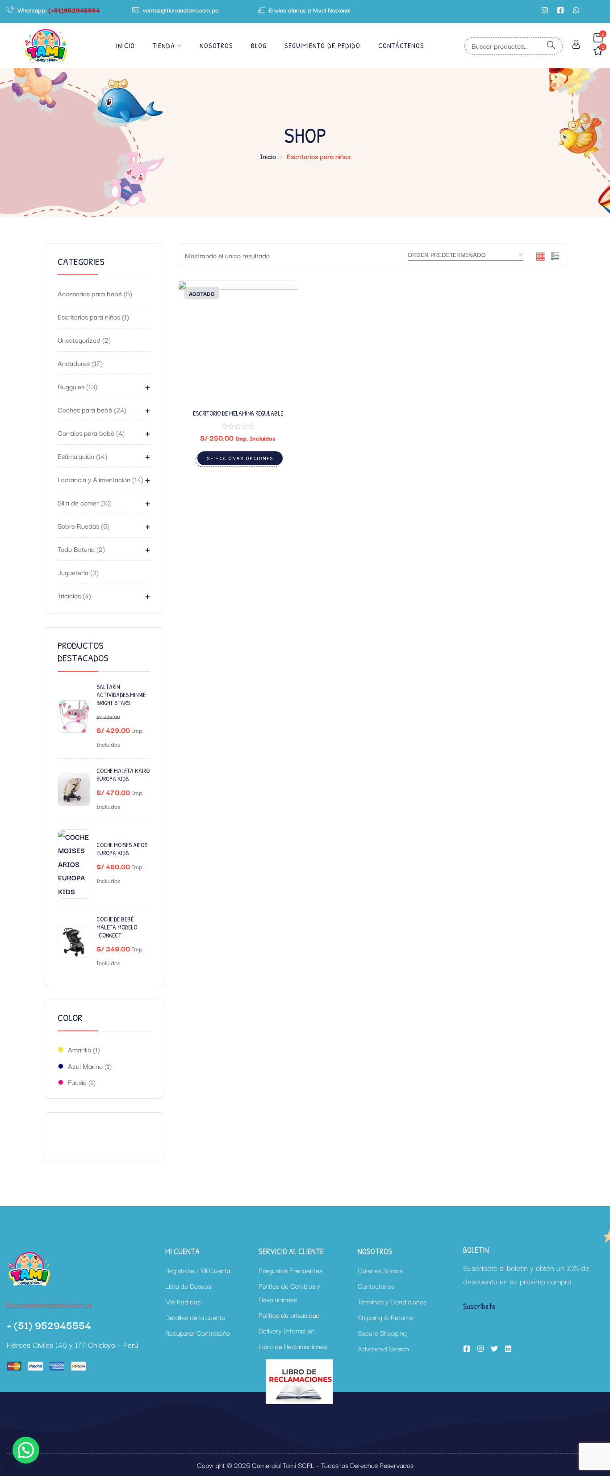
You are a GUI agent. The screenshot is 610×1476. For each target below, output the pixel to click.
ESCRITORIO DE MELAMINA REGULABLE (238, 413)
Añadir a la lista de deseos (279, 322)
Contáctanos (376, 1285)
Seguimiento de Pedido (322, 45)
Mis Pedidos (183, 1301)
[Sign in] (576, 46)
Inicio (125, 45)
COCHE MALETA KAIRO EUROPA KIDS (123, 775)
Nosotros (216, 45)
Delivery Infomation (287, 1330)
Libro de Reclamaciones (293, 1346)
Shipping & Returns (385, 1317)
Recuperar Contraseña (197, 1332)
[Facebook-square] (560, 10)
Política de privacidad (289, 1314)
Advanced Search (383, 1348)
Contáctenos (401, 45)
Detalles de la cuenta (195, 1317)
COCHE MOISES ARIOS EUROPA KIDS (121, 849)
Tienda (164, 45)
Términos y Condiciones (392, 1301)
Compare (279, 343)
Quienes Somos (380, 1270)
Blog (259, 45)
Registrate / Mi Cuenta (197, 1270)
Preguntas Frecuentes (290, 1270)
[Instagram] (544, 10)
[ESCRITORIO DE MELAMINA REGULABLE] (238, 341)
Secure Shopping (382, 1332)
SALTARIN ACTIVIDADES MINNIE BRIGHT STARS (121, 695)
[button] (26, 1450)
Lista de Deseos (188, 1285)
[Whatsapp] (576, 10)
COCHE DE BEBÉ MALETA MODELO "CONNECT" (116, 927)
